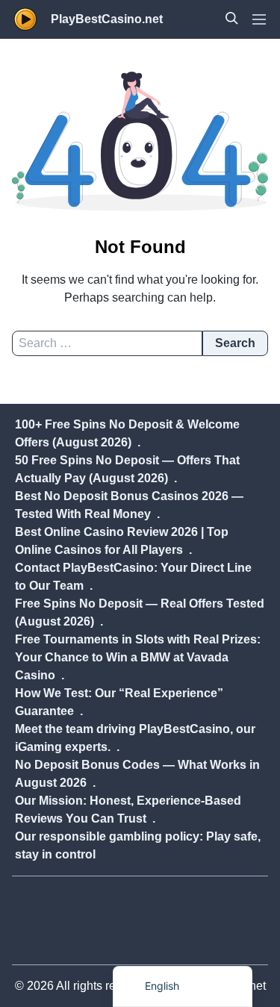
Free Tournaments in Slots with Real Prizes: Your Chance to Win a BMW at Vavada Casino (138, 657)
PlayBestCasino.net (107, 19)
